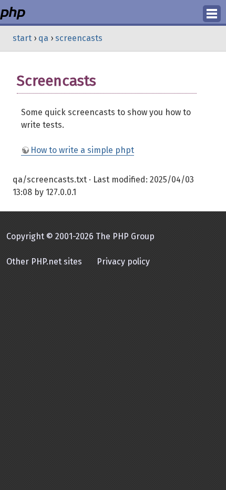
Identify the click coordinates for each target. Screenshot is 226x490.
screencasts (78, 38)
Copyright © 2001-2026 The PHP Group (80, 236)
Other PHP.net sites (44, 262)
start (22, 38)
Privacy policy (123, 262)
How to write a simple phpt (82, 150)
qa (43, 38)
